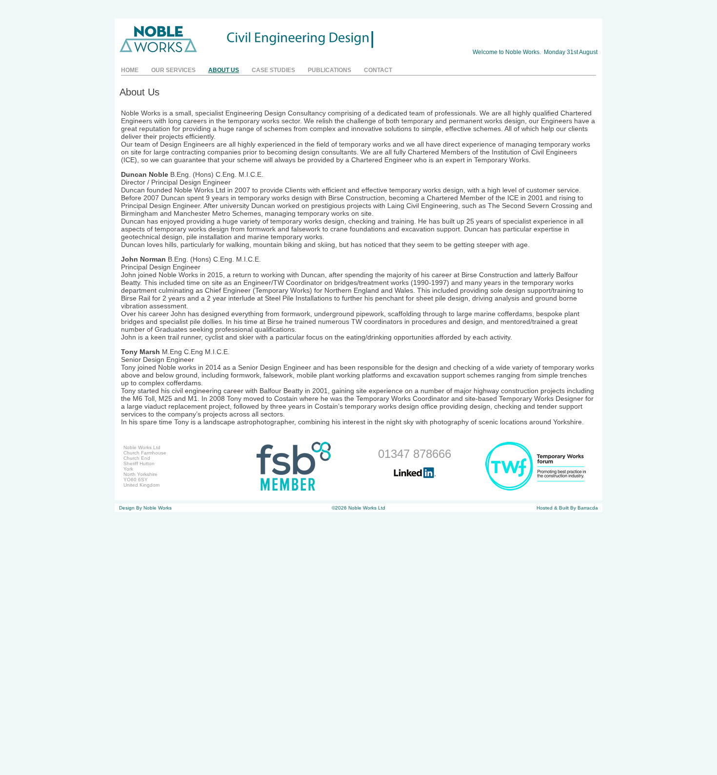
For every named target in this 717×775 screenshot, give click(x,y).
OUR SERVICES (173, 70)
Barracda (588, 507)
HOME (130, 70)
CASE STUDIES (273, 70)
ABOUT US (223, 70)
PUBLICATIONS (329, 70)
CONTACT (378, 70)
